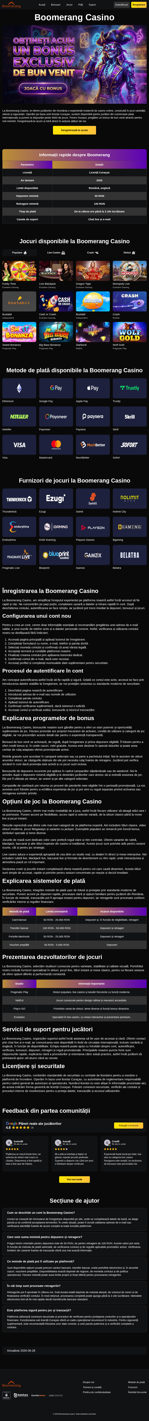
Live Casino (53, 252)
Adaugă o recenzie (128, 1125)
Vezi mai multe (74, 1179)
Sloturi (127, 252)
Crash (90, 252)
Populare (17, 252)
